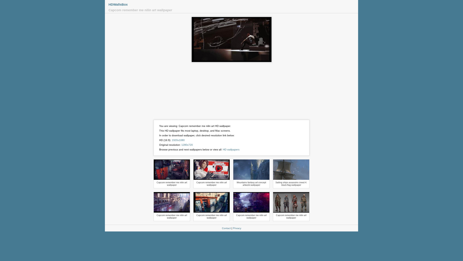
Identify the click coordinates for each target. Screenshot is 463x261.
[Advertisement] (231, 92)
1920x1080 (178, 140)
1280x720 (187, 144)
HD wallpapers (231, 149)
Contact (226, 228)
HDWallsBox (118, 4)
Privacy (237, 228)
